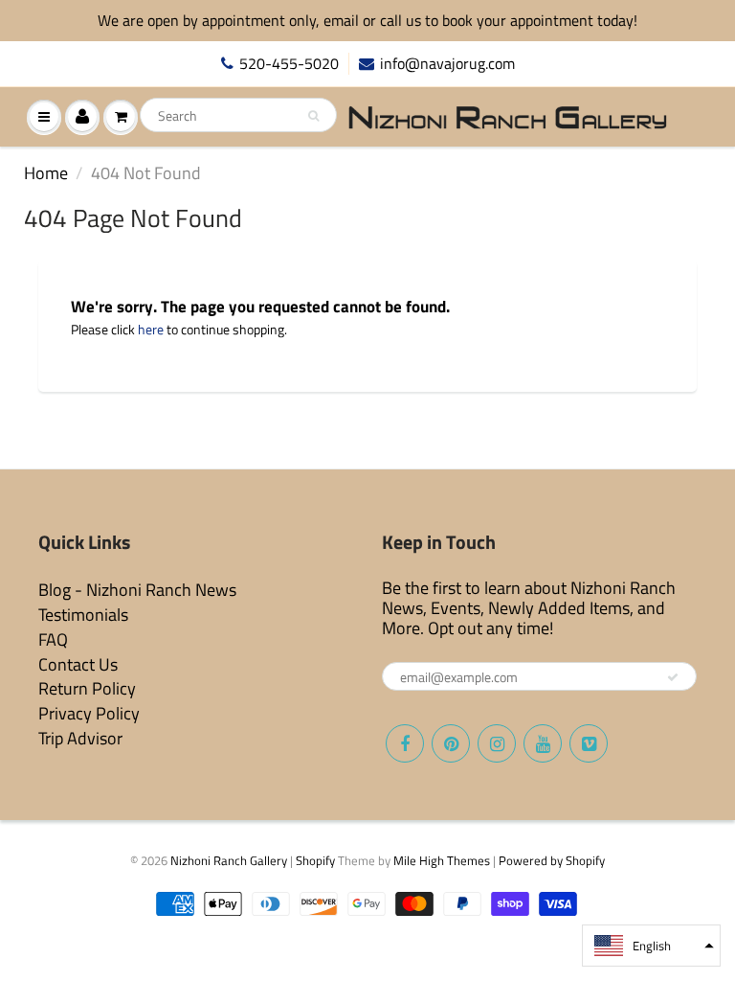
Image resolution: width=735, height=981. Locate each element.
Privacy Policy (89, 713)
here (151, 329)
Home (46, 173)
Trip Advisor (80, 738)
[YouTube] (542, 743)
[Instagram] (497, 743)
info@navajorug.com (447, 64)
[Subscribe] (672, 677)
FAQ (53, 639)
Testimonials (83, 614)
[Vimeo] (588, 743)
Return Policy (87, 688)
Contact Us (78, 664)
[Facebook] (405, 743)
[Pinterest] (451, 743)
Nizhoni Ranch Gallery (228, 860)
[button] (651, 945)
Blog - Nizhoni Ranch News (137, 590)
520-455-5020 (289, 64)
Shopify (315, 860)
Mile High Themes (441, 860)
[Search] (313, 116)
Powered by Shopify (552, 860)
